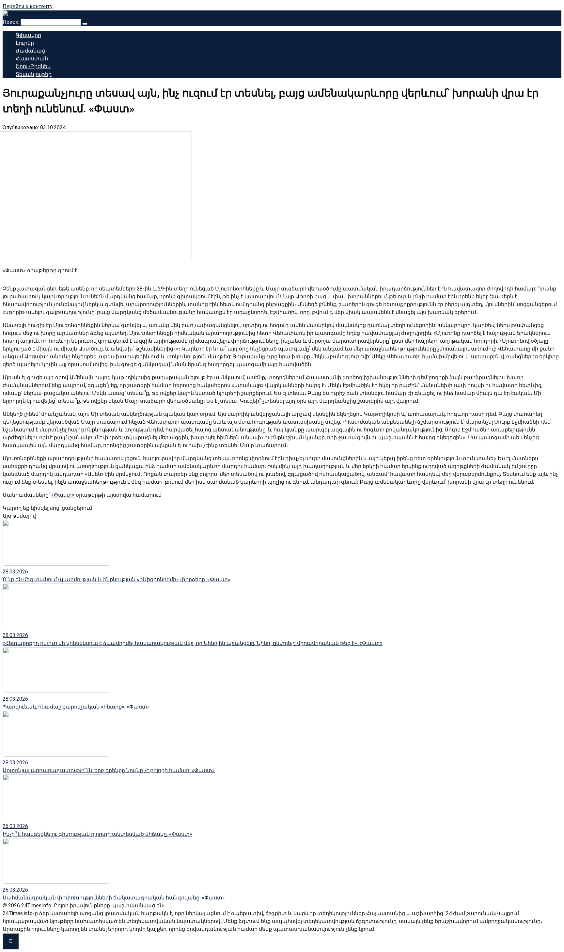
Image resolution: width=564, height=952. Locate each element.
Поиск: (12, 22)
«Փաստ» (62, 495)
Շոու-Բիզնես (33, 66)
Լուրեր (25, 43)
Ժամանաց (30, 51)
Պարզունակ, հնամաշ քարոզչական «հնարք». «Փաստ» (76, 707)
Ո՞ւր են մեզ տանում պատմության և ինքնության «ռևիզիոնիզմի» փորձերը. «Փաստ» (116, 579)
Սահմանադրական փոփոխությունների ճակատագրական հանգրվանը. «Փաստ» (114, 898)
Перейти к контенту (28, 6)
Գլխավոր (28, 35)
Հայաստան (32, 58)
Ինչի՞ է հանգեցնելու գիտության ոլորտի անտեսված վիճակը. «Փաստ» (97, 834)
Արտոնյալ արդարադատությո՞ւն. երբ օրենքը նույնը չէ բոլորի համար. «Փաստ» (109, 770)
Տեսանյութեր (34, 74)
